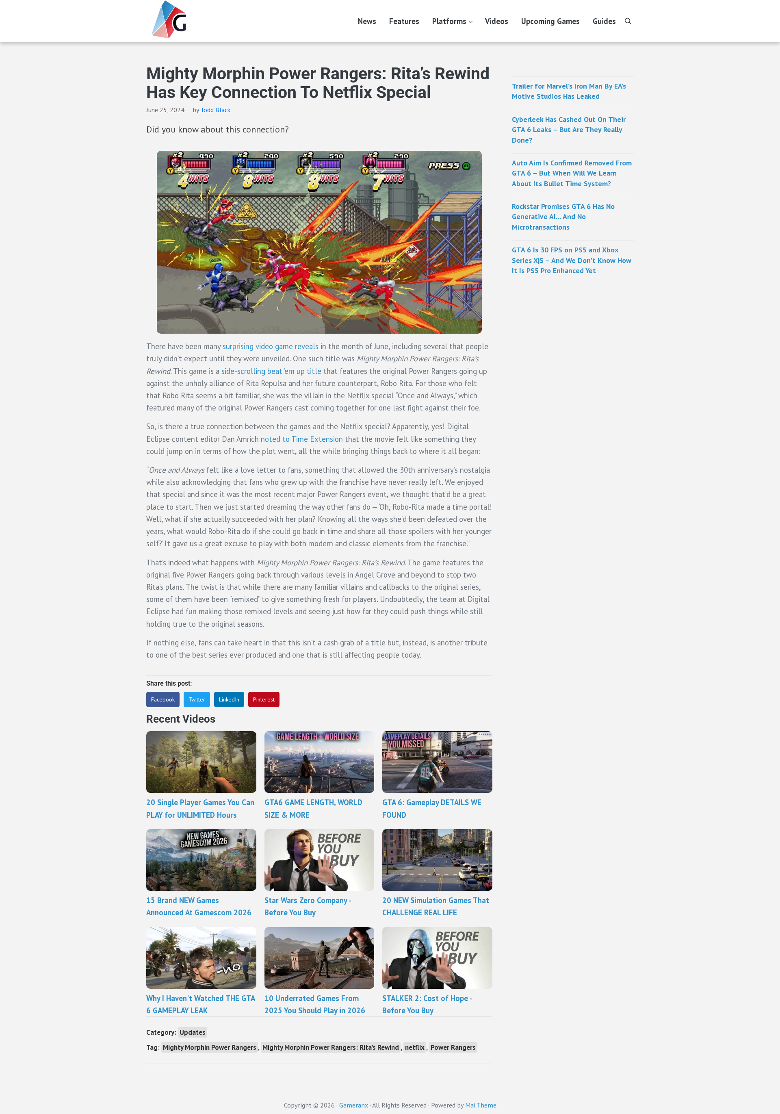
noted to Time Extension (302, 439)
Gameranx (353, 1105)
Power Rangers (453, 1047)
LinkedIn (229, 699)
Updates (193, 1032)
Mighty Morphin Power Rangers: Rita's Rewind (330, 1047)
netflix (415, 1047)
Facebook (163, 699)
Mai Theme (480, 1105)
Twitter (196, 699)
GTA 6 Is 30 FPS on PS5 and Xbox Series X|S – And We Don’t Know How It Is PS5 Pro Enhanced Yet (571, 260)
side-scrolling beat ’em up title (271, 371)
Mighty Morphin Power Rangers (209, 1047)
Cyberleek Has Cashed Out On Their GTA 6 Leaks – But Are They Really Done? (569, 130)
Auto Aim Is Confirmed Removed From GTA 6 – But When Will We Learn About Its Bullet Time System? (572, 173)
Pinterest (264, 699)
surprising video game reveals (270, 346)
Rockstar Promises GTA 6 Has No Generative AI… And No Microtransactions (563, 217)
